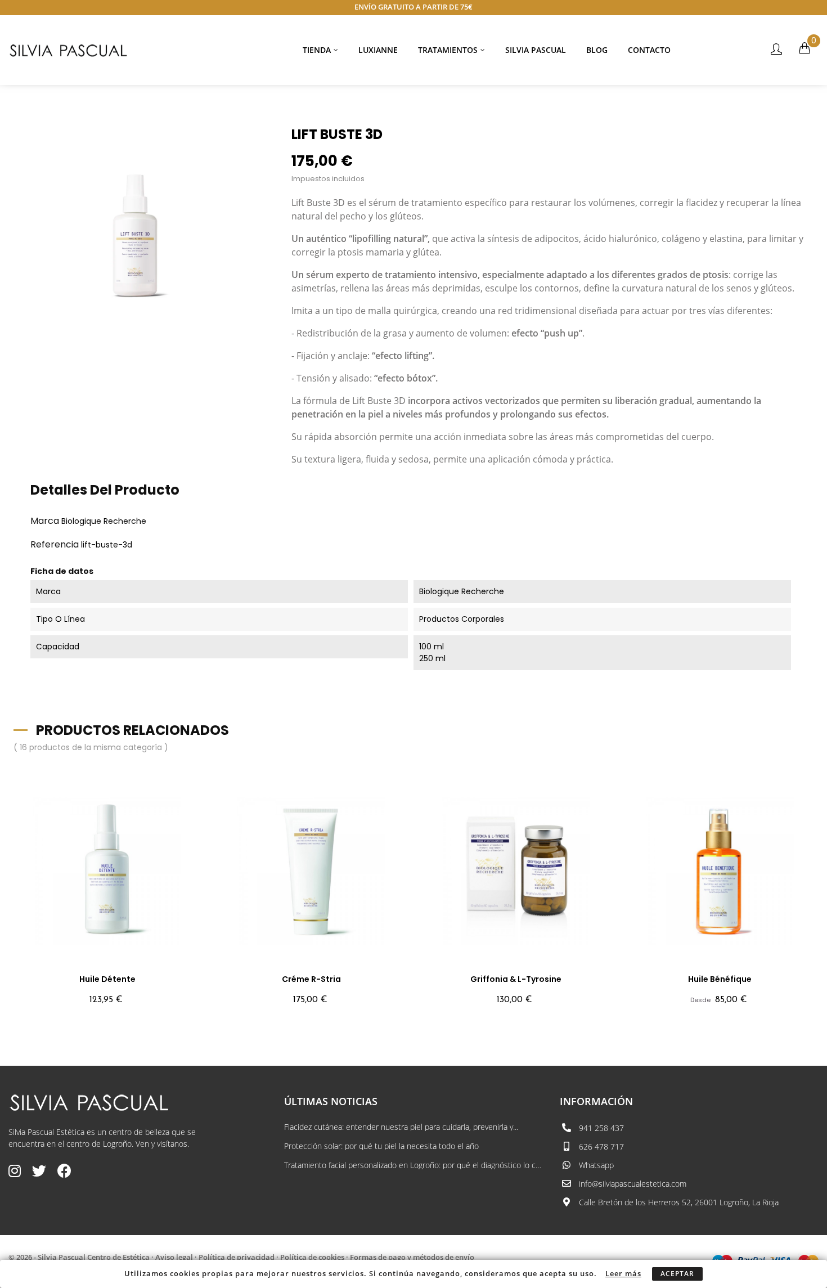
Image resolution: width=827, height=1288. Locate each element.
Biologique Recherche (103, 521)
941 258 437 (601, 1128)
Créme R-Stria (311, 979)
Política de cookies (312, 1257)
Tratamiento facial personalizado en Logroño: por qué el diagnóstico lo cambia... (413, 1165)
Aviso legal (174, 1257)
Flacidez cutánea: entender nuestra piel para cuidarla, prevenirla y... (401, 1127)
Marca (44, 520)
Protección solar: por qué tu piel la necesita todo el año (381, 1146)
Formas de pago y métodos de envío (412, 1257)
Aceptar (677, 1273)
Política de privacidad (237, 1257)
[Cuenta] (776, 50)
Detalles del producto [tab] (104, 490)
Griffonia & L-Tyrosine (515, 979)
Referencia (54, 544)
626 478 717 (601, 1146)
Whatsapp (596, 1165)
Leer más (623, 1273)
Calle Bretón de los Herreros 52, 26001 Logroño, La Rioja (679, 1202)
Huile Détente (107, 979)
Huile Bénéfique (720, 979)
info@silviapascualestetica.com (632, 1183)
